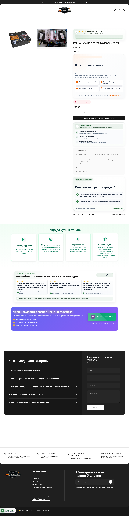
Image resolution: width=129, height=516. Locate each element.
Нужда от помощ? (119, 214)
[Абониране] (110, 482)
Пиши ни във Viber (115, 95)
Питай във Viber (118, 208)
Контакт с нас (37, 481)
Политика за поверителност (42, 487)
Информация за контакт (75, 513)
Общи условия (37, 484)
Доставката (87, 112)
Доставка (35, 479)
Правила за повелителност (28, 513)
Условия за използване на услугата (43, 513)
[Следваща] (86, 2)
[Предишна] (43, 2)
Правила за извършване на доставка (60, 513)
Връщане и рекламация (40, 476)
